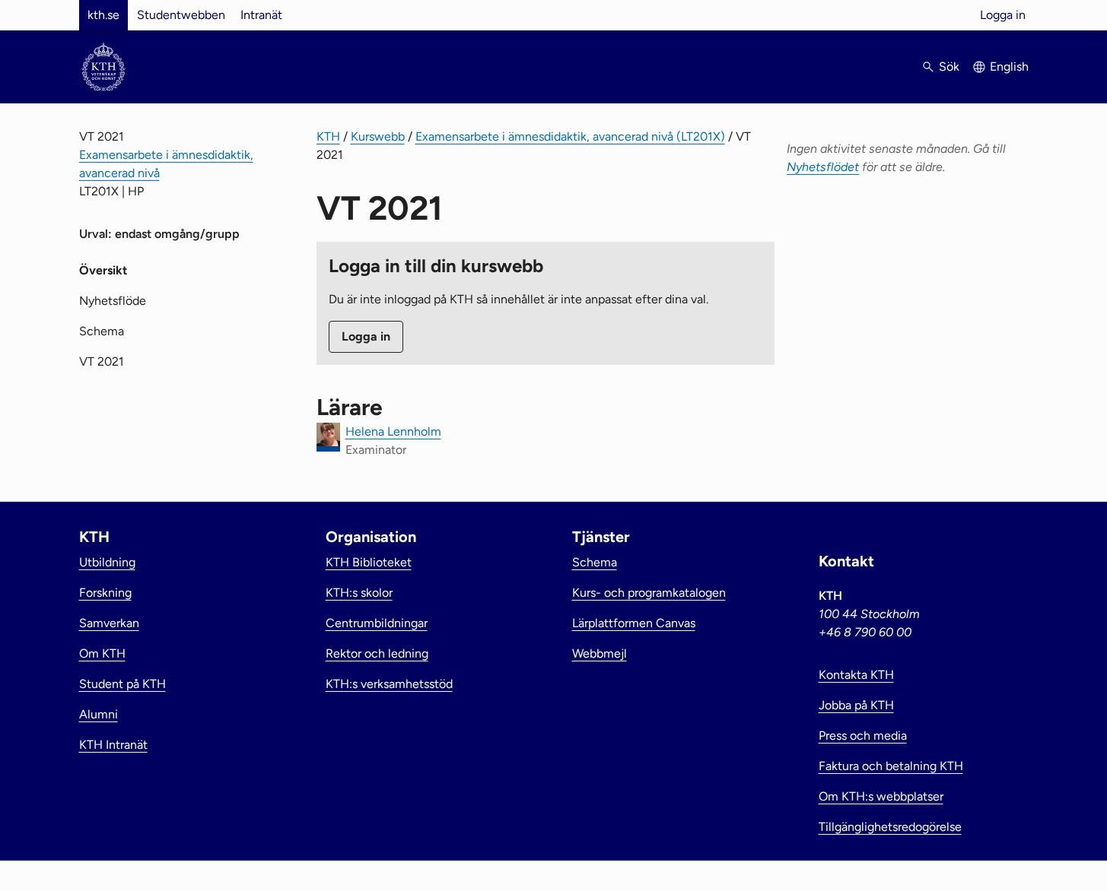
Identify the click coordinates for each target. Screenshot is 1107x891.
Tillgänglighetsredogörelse (890, 827)
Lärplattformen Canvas (633, 623)
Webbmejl (599, 653)
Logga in (1003, 15)
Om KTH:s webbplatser (881, 796)
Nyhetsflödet (823, 167)
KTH (328, 136)
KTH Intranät (113, 744)
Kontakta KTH (856, 674)
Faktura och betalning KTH (891, 766)
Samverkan (109, 623)
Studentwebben (181, 15)
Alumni (98, 714)
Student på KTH (122, 684)
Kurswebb (378, 136)
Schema (101, 331)
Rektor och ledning (377, 653)
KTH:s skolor (359, 592)
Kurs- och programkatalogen (649, 592)
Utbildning (107, 562)
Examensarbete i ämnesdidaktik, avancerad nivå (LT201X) (570, 136)
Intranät (261, 15)
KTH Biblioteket (369, 562)
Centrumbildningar (377, 623)
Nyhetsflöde (112, 300)
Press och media (863, 735)
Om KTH (102, 653)
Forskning (105, 592)
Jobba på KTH (856, 705)
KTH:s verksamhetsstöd (389, 684)
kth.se (103, 15)
